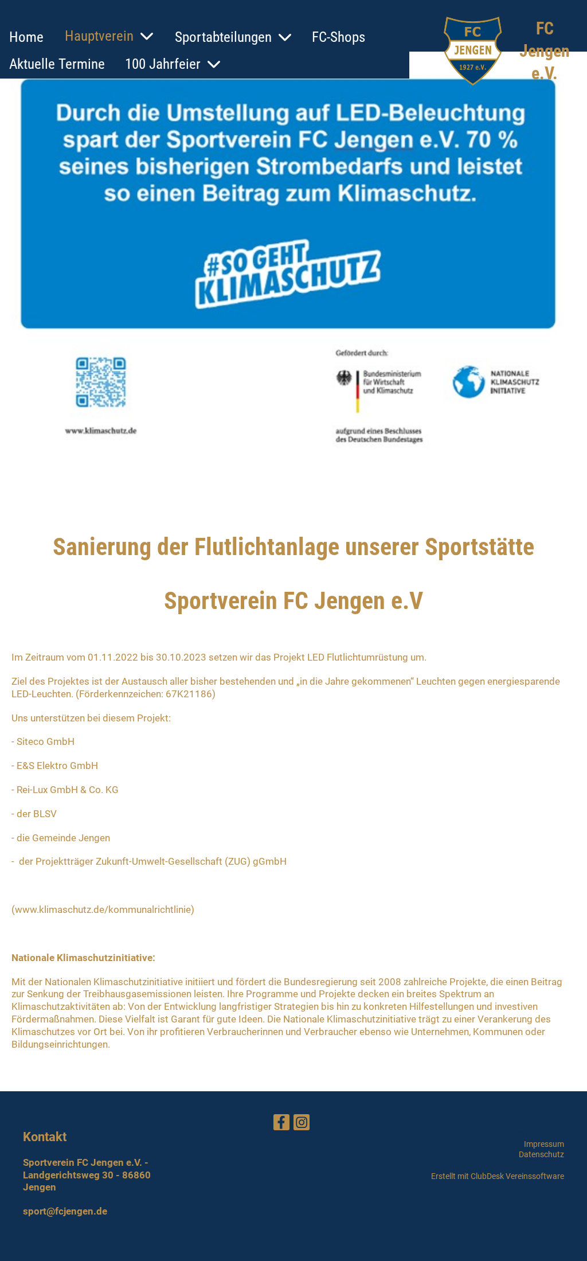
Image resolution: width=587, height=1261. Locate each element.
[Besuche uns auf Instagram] (302, 1124)
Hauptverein (99, 36)
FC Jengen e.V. (544, 50)
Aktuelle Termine (57, 64)
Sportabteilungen (223, 37)
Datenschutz (541, 1154)
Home (26, 37)
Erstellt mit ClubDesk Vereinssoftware (497, 1176)
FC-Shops (338, 37)
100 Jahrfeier (163, 64)
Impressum (544, 1144)
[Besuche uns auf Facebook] (281, 1124)
